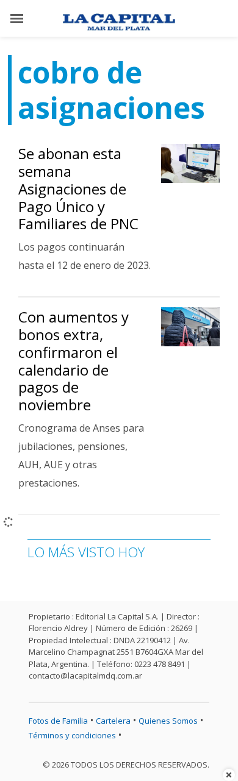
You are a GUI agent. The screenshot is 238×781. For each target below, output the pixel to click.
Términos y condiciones (72, 735)
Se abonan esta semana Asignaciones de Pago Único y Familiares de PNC (78, 188)
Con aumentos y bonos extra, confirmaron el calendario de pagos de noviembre (73, 361)
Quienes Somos (168, 720)
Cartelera (113, 720)
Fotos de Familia (58, 720)
